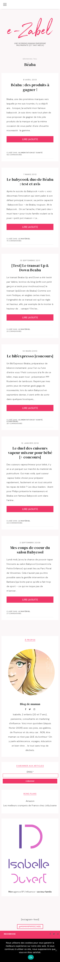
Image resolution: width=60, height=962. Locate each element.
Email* (30, 772)
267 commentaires (14, 423)
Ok (30, 957)
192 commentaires (14, 155)
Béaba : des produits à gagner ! (30, 87)
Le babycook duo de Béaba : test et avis (30, 181)
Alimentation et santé (30, 153)
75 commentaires (14, 241)
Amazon (30, 801)
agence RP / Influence (24, 891)
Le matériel (24, 239)
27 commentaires (14, 613)
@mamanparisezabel (30, 926)
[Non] (56, 950)
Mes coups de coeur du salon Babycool (30, 549)
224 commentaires (14, 523)
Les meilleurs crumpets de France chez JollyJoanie (30, 805)
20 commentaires (14, 331)
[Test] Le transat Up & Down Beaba (30, 267)
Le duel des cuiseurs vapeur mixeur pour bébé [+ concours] (30, 452)
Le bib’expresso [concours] (30, 356)
